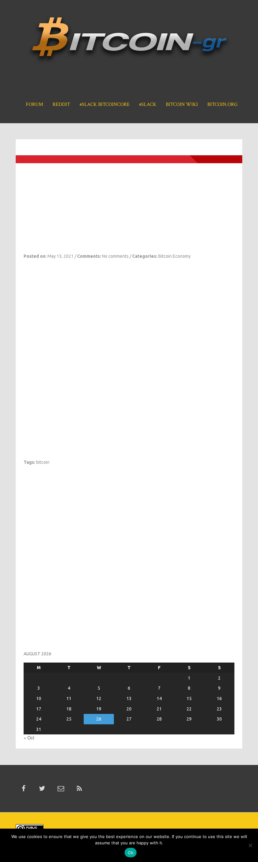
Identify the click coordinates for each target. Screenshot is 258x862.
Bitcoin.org (222, 104)
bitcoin (42, 462)
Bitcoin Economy (174, 256)
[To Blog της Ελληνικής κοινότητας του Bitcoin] (129, 42)
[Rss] (79, 788)
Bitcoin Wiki (182, 104)
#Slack (147, 104)
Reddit (61, 104)
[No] (250, 845)
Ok (130, 852)
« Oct (29, 737)
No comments (115, 256)
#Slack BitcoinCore (105, 104)
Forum (34, 104)
